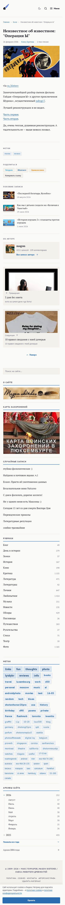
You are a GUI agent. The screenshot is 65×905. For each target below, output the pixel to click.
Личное (7, 590)
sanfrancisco (48, 743)
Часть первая (10, 114)
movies (7, 153)
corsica (34, 743)
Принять (31, 900)
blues (31, 698)
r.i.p (17, 721)
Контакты (32, 878)
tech (20, 698)
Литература (9, 578)
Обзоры (7, 612)
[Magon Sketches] (6, 7)
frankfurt (50, 768)
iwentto (49, 716)
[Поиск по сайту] (45, 8)
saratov (37, 763)
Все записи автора (25, 254)
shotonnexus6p (50, 748)
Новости (7, 607)
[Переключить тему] (39, 8)
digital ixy (30, 737)
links (8, 669)
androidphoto (13, 693)
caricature (38, 768)
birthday (10, 710)
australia (8, 763)
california (33, 748)
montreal (9, 748)
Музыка (7, 601)
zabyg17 (40, 101)
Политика (11, 878)
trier (33, 758)
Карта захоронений (15, 407)
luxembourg (23, 681)
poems (32, 710)
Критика (30, 42)
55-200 (53, 773)
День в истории (11, 550)
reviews (17, 153)
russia (46, 727)
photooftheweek (13, 737)
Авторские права (46, 878)
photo (46, 669)
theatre (21, 748)
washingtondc (11, 758)
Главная (6, 22)
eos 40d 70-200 (46, 758)
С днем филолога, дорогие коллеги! (22, 495)
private (44, 710)
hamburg (32, 773)
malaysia (19, 768)
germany (9, 727)
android (24, 758)
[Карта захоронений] (31, 433)
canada (8, 778)
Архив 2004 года (11, 849)
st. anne (20, 773)
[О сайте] (31, 393)
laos (28, 768)
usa (33, 704)
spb (37, 727)
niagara (20, 753)
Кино (15, 22)
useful (32, 753)
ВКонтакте (22, 170)
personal (10, 687)
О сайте (8, 382)
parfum (8, 732)
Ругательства (10, 629)
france (8, 716)
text (40, 693)
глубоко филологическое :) (17, 468)
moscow (24, 687)
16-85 (50, 693)
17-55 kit (42, 753)
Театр (6, 641)
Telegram (9, 170)
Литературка (10, 584)
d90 (21, 710)
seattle (39, 732)
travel (8, 681)
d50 (47, 681)
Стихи (6, 635)
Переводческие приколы (16, 514)
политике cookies (34, 890)
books (47, 675)
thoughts (31, 669)
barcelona (9, 773)
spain (46, 763)
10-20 (27, 721)
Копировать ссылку (13, 175)
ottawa (43, 773)
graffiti (8, 721)
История (7, 561)
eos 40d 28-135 (23, 763)
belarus (8, 768)
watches (9, 753)
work (38, 681)
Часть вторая (10, 118)
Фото (6, 646)
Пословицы (9, 618)
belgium (43, 737)
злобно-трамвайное (14, 527)
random (9, 698)
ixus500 (38, 721)
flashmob (22, 716)
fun (18, 669)
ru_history (12, 85)
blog (48, 721)
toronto (36, 716)
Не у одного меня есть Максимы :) (22, 501)
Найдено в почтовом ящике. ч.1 (20, 475)
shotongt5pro (24, 727)
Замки (6, 556)
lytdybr (9, 675)
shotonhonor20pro (16, 704)
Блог (5, 544)
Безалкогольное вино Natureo (19, 488)
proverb (8, 743)
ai (46, 687)
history (44, 704)
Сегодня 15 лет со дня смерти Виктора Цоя (26, 508)
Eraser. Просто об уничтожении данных (25, 481)
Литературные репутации (17, 521)
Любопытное (10, 595)
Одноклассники (37, 170)
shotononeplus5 (24, 732)
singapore (22, 743)
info (36, 675)
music (37, 687)
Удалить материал (31, 881)
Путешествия (10, 624)
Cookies (21, 878)
